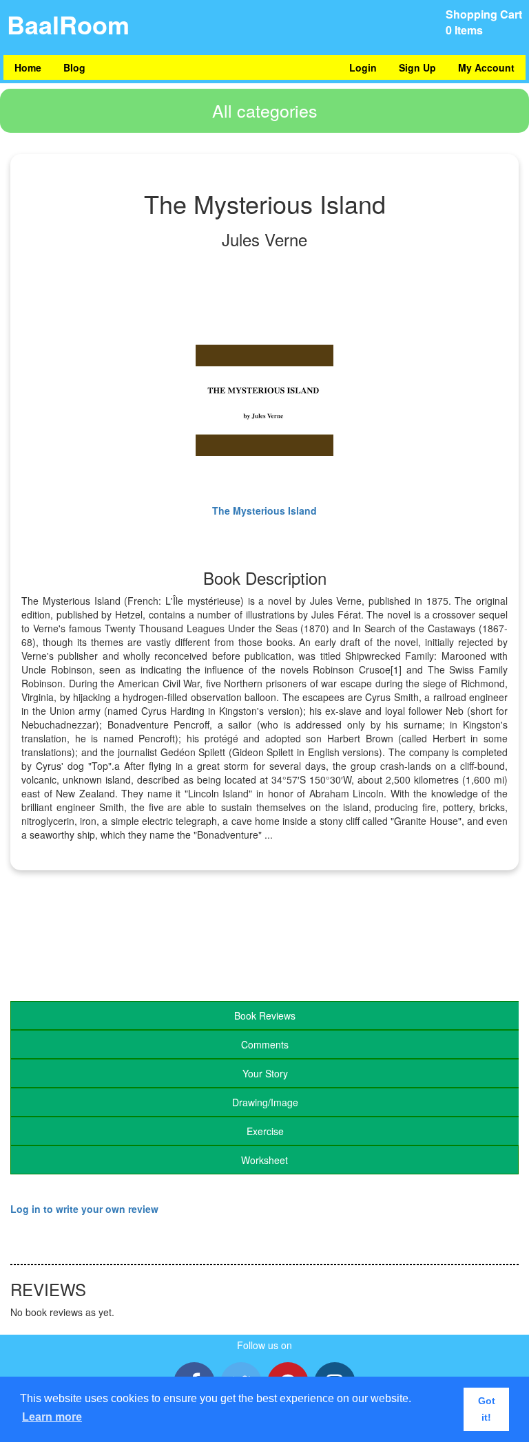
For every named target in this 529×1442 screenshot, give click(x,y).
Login (363, 67)
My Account (486, 67)
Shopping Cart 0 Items (484, 22)
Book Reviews (264, 1015)
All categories (265, 110)
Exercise (265, 1131)
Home (27, 67)
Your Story (265, 1073)
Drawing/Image (265, 1102)
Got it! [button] (486, 1409)
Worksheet (264, 1160)
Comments (265, 1044)
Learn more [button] (52, 1417)
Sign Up (417, 67)
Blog (74, 67)
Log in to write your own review (84, 1209)
